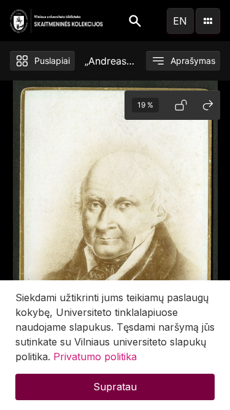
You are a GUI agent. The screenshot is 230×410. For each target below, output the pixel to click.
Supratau (115, 386)
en (180, 21)
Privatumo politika (95, 356)
